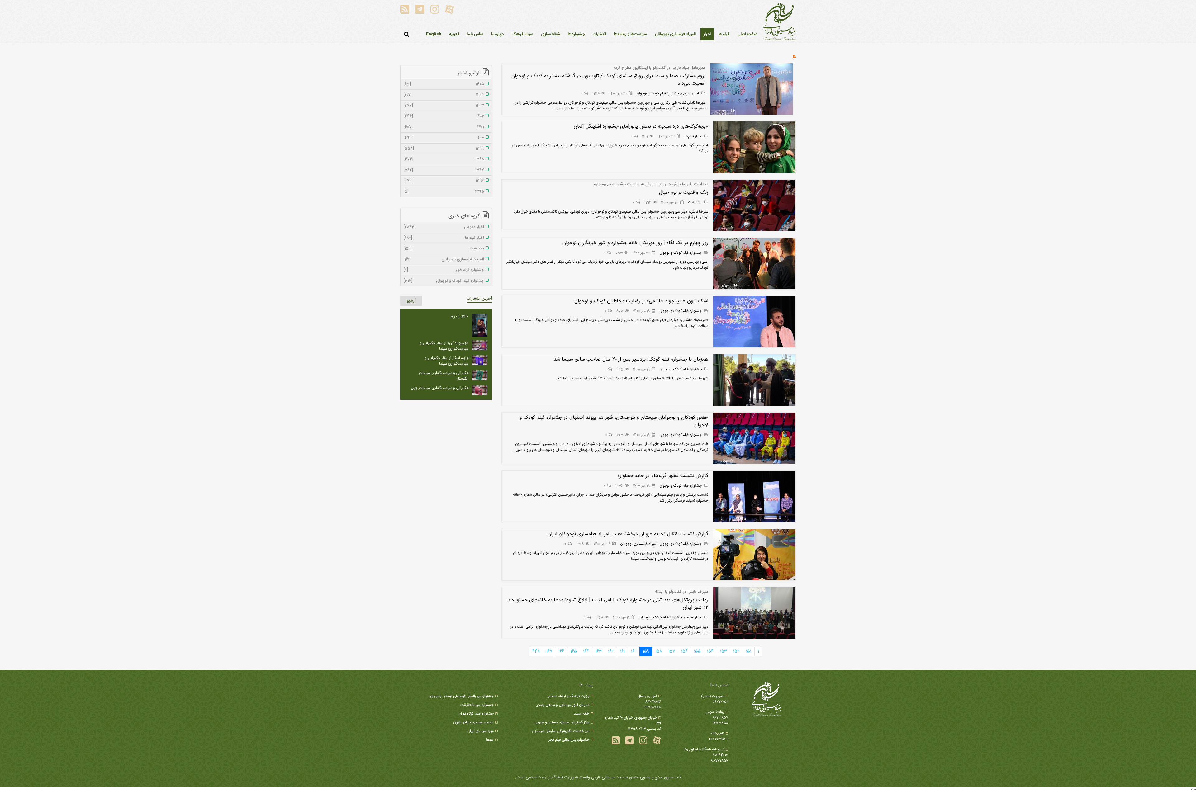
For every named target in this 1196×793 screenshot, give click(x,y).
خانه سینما (581, 713)
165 (574, 651)
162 (611, 651)
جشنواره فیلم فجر (444, 270)
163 (599, 651)
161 (622, 651)
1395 (444, 192)
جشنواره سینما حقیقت (477, 705)
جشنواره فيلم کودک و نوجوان (658, 93)
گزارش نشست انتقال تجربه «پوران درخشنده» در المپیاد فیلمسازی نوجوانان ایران (628, 534)
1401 (444, 127)
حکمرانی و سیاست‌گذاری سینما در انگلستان (444, 376)
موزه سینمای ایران (480, 731)
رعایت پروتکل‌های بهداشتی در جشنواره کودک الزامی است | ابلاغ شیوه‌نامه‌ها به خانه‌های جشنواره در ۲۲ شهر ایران (607, 604)
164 (586, 651)
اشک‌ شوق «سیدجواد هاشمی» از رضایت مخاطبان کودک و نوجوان (641, 301)
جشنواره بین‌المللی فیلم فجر (568, 740)
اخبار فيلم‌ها (694, 136)
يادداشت (695, 202)
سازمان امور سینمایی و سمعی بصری (562, 705)
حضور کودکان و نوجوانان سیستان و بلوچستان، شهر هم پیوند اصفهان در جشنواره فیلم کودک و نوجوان (614, 421)
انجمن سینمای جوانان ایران (473, 722)
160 (633, 651)
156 (684, 651)
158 (658, 651)
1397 (444, 170)
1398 (444, 159)
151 (748, 651)
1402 (444, 116)
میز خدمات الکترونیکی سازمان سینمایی (560, 731)
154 (710, 651)
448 (536, 651)
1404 (444, 95)
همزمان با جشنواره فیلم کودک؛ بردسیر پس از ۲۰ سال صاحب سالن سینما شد (631, 359)
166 (561, 651)
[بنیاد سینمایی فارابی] (779, 22)
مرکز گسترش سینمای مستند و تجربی (561, 722)
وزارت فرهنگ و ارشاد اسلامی (567, 696)
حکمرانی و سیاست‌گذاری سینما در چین (440, 388)
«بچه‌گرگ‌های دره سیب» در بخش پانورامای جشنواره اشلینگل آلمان (641, 126)
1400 (444, 138)
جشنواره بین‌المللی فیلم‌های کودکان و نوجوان (461, 696)
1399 (444, 149)
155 (697, 651)
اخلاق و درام (460, 316)
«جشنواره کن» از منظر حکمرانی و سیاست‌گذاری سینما (444, 346)
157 (671, 651)
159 (646, 651)
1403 (444, 106)
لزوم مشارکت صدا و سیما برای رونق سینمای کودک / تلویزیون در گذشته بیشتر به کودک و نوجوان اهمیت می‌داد (608, 80)
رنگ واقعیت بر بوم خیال (683, 192)
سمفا (490, 740)
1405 (444, 84)
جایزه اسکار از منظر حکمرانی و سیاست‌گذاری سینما (447, 361)
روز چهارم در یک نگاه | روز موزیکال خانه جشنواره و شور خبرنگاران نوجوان (635, 243)
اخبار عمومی (690, 93)
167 (549, 651)
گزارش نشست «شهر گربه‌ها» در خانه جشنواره (663, 476)
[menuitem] (707, 34)
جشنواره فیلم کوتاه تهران (476, 713)
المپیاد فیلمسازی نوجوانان (638, 544)
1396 (444, 181)
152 (736, 651)
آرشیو (411, 300)
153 (723, 651)
